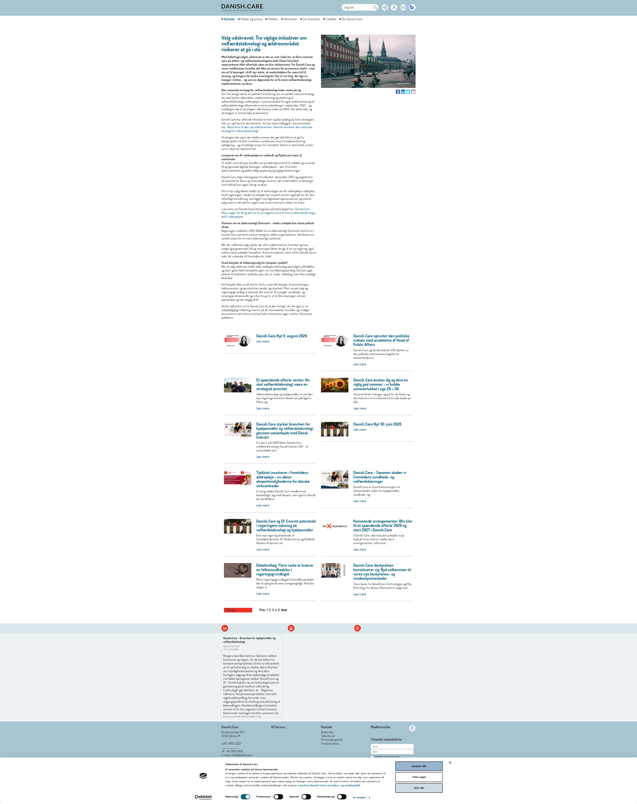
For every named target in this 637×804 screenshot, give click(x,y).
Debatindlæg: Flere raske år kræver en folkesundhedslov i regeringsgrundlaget (285, 569)
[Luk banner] (450, 762)
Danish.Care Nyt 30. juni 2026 (377, 424)
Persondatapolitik (332, 739)
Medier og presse (251, 19)
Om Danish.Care (352, 19)
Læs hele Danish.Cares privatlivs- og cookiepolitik (329, 785)
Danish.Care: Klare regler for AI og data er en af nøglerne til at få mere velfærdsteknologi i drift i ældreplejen (268, 213)
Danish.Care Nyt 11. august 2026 (281, 335)
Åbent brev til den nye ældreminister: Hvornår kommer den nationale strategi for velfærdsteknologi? (266, 129)
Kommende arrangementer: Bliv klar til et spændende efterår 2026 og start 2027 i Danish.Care (382, 525)
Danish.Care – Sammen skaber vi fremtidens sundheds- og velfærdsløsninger (379, 477)
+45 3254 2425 (234, 751)
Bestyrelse (327, 732)
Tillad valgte (419, 777)
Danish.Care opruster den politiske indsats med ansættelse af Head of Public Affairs (381, 340)
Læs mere (262, 341)
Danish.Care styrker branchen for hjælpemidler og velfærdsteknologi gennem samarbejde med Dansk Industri (284, 430)
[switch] (278, 796)
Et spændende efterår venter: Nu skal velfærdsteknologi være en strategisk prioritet (283, 384)
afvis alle (419, 787)
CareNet (331, 19)
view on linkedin (231, 649)
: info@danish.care (241, 755)
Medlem (273, 19)
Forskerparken (330, 743)
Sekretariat (328, 736)
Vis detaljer (359, 797)
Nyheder (229, 19)
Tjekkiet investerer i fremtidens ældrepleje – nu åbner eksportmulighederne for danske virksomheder (283, 479)
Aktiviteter (290, 19)
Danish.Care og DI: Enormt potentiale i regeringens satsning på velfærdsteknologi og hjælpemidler (286, 525)
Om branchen (311, 19)
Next (284, 610)
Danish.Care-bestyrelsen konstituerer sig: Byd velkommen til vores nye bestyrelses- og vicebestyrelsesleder (382, 572)
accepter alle (419, 766)
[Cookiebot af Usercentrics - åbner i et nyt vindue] (203, 797)
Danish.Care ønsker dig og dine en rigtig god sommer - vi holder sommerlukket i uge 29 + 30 (380, 384)
